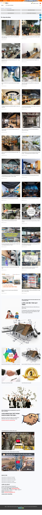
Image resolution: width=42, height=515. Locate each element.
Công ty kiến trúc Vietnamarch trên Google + (9, 479)
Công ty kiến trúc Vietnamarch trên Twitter (8, 478)
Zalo (40, 17)
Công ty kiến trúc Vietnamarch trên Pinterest (9, 482)
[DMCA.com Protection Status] (21, 508)
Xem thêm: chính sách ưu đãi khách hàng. (8, 420)
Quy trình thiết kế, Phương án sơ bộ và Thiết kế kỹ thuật (31, 364)
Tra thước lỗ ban (10, 10)
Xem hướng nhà (11, 13)
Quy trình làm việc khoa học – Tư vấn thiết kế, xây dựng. (11, 364)
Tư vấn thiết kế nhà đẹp (31, 13)
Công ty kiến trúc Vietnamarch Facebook (8, 477)
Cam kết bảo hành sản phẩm (26, 382)
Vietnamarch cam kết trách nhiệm (7, 382)
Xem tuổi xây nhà (31, 10)
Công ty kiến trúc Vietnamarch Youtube (8, 481)
